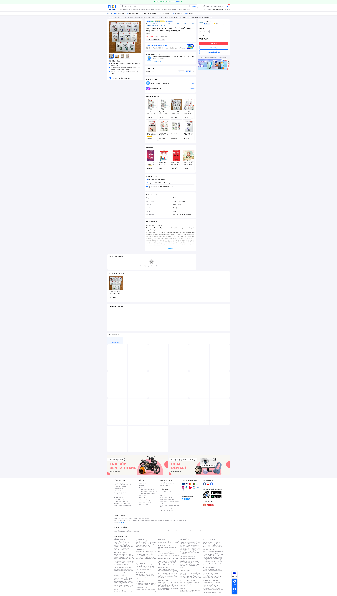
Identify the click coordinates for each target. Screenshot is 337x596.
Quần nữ (147, 541)
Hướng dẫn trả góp (119, 499)
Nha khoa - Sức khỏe (189, 576)
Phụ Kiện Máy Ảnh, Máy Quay (210, 569)
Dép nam (144, 575)
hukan (126, 531)
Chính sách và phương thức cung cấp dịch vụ (169, 502)
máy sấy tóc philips (213, 584)
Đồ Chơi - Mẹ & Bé (119, 539)
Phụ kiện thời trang (164, 545)
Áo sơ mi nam (146, 553)
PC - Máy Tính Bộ (165, 564)
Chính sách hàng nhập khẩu (121, 501)
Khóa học (193, 572)
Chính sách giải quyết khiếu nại (147, 493)
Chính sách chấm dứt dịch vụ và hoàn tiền (169, 506)
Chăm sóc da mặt (118, 577)
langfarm (121, 531)
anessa (197, 530)
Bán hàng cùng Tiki (165, 485)
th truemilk (131, 530)
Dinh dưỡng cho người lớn (123, 546)
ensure (145, 530)
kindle (183, 530)
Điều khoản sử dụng (144, 495)
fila (133, 531)
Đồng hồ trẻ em (175, 555)
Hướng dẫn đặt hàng (119, 490)
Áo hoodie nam (143, 554)
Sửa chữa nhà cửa (165, 570)
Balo (159, 541)
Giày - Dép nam (141, 572)
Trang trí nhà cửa (162, 569)
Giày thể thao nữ (215, 561)
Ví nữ (152, 583)
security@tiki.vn (127, 505)
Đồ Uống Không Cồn (167, 588)
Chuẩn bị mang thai (122, 549)
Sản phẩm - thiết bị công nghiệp (190, 550)
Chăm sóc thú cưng (163, 582)
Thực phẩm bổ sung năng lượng (213, 562)
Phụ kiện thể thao (212, 554)
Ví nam (138, 589)
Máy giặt (207, 544)
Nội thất (166, 572)
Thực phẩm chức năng (122, 578)
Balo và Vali (162, 539)
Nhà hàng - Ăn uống (189, 574)
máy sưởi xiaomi (214, 588)
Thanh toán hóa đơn (185, 572)
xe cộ (130, 9)
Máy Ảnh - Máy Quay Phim (211, 567)
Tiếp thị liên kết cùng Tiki (145, 500)
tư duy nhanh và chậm (183, 9)
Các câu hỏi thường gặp (120, 486)
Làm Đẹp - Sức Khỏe (120, 575)
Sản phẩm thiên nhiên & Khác (123, 582)
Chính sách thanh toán (166, 497)
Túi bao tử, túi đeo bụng (150, 591)
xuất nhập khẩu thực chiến (168, 9)
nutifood (179, 530)
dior (120, 530)
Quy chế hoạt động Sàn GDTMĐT (168, 483)
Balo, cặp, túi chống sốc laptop (168, 541)
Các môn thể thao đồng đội (212, 558)
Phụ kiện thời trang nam (167, 548)
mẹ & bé (135, 9)
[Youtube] (208, 483)
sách (152, 9)
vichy (130, 531)
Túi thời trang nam (141, 587)
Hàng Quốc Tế (184, 539)
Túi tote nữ (145, 584)
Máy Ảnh (216, 577)
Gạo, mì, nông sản (122, 558)
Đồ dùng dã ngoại (212, 553)
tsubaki (137, 531)
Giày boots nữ (142, 567)
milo (161, 530)
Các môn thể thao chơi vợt (212, 559)
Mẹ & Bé (190, 546)
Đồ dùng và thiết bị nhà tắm (169, 573)
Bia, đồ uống (120, 560)
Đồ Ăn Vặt (163, 586)
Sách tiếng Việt (184, 590)
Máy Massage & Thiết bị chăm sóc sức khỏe (124, 580)
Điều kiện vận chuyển (144, 504)
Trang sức (160, 553)
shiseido (116, 531)
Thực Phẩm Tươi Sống (120, 552)
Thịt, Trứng (122, 554)
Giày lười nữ (149, 567)
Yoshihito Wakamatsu (157, 24)
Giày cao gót (139, 565)
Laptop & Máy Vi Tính (192, 549)
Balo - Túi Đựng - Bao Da (212, 573)
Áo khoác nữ (148, 542)
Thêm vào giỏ (213, 48)
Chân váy (147, 544)
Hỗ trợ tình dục (126, 585)
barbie (137, 530)
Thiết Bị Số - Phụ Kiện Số (187, 556)
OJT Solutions (180, 24)
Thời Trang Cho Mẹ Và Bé (120, 541)
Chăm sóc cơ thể (121, 579)
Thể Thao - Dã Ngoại (209, 549)
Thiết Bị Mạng (167, 563)
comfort (215, 530)
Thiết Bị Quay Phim (211, 576)
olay (206, 530)
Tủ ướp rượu (219, 546)
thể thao (157, 9)
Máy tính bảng (121, 572)
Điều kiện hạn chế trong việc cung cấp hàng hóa (170, 494)
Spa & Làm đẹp (191, 573)
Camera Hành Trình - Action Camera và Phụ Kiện (212, 572)
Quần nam (146, 551)
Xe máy (185, 584)
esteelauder (125, 530)
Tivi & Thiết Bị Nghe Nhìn (189, 551)
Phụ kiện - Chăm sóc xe (186, 582)
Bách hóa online (188, 548)
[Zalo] (211, 483)
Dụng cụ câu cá (210, 557)
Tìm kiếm (193, 6)
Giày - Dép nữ (140, 563)
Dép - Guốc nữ (147, 565)
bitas (219, 530)
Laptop (172, 564)
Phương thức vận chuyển (120, 493)
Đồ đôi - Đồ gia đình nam (147, 555)
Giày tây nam (147, 574)
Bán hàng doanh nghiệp (145, 502)
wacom (193, 530)
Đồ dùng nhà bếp (118, 591)
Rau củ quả (119, 555)
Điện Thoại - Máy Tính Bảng (122, 567)
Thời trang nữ (140, 539)
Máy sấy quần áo (210, 546)
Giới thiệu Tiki (142, 483)
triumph (174, 530)
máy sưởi (205, 582)
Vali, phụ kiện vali (174, 542)
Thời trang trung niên (144, 546)
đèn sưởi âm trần (210, 592)
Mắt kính (172, 547)
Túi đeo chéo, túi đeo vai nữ (143, 583)
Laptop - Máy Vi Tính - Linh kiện (168, 558)
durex (149, 530)
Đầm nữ (142, 541)
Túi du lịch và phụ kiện (167, 541)
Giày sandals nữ (145, 566)
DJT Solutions (188, 24)
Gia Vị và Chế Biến (165, 585)
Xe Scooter (194, 584)
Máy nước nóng (212, 545)
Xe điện (195, 582)
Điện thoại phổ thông (122, 570)
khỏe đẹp (142, 9)
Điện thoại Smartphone (120, 569)
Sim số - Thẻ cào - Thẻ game (193, 577)
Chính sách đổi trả (118, 497)
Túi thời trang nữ (141, 581)
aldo (170, 530)
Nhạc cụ (170, 576)
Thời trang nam (141, 549)
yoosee (202, 530)
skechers (165, 530)
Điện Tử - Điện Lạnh (209, 539)
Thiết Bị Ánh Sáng (212, 570)
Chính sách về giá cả (165, 492)
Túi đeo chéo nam (145, 589)
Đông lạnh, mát (125, 557)
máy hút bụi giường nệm (212, 589)
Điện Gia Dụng (118, 590)
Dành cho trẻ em (121, 561)
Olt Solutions (162, 25)
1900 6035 (121, 522)
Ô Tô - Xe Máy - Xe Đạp (187, 580)
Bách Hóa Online (163, 580)
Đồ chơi (130, 541)
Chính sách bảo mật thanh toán (147, 489)
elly (158, 530)
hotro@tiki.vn (127, 503)
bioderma (154, 530)
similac (210, 530)
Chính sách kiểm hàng (119, 495)
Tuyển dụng (142, 487)
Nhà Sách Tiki (184, 588)
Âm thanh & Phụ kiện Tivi (209, 541)
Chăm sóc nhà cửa (123, 564)
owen (141, 530)
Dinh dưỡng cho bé (122, 545)
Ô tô (189, 584)
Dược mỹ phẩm (128, 586)
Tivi (206, 545)
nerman (188, 530)
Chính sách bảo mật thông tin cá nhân (148, 491)
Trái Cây (116, 554)
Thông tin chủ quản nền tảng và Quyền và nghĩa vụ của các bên (170, 509)
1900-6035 (121, 483)
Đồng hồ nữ (167, 553)
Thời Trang (194, 541)
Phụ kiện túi (152, 584)
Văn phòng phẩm (193, 590)
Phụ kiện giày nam (143, 577)
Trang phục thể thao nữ (208, 551)
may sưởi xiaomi (210, 586)
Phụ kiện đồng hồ (165, 555)
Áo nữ (137, 541)
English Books (189, 591)
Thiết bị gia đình (128, 591)
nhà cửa (148, 9)
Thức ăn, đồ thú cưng (122, 563)
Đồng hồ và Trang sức (165, 552)
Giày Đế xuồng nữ (146, 569)
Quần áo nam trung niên (145, 558)
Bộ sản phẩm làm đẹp (123, 586)
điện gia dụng (124, 9)
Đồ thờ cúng (164, 576)
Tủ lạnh (207, 542)
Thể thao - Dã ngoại (188, 544)
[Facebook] (204, 483)
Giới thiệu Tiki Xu (143, 498)
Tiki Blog (141, 485)
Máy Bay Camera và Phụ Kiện (212, 577)
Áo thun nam (139, 551)
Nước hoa (119, 585)
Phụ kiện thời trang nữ (163, 547)
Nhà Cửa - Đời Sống (164, 567)
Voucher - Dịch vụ (185, 570)
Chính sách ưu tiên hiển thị (167, 499)
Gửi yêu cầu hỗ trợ (118, 488)
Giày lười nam (139, 574)
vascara (116, 530)
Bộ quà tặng (166, 589)
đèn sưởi (210, 582)
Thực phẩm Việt (127, 555)
